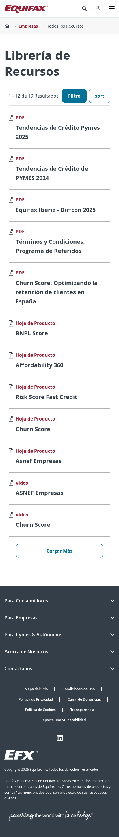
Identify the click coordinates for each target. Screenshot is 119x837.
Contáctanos (18, 668)
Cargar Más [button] (59, 551)
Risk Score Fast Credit (46, 397)
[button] (84, 8)
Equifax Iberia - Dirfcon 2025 (56, 210)
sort (99, 96)
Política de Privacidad (35, 699)
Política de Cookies (40, 709)
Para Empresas (21, 618)
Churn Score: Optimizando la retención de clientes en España (57, 292)
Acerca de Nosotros (26, 651)
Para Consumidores (26, 601)
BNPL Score (32, 333)
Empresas (28, 26)
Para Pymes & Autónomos (33, 634)
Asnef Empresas (39, 461)
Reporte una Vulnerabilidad (63, 720)
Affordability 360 (39, 365)
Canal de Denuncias (84, 699)
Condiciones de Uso (78, 689)
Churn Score (33, 429)
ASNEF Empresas (39, 493)
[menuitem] (84, 8)
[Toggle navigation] (112, 9)
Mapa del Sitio (36, 689)
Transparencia (82, 709)
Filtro (74, 96)
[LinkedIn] (60, 737)
